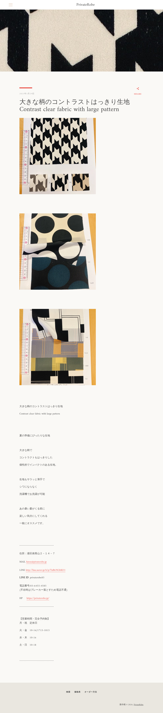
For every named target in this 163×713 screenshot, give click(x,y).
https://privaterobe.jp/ (38, 598)
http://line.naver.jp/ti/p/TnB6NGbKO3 (45, 570)
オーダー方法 (91, 692)
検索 (68, 692)
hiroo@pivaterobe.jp (36, 562)
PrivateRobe (85, 5)
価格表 (77, 692)
